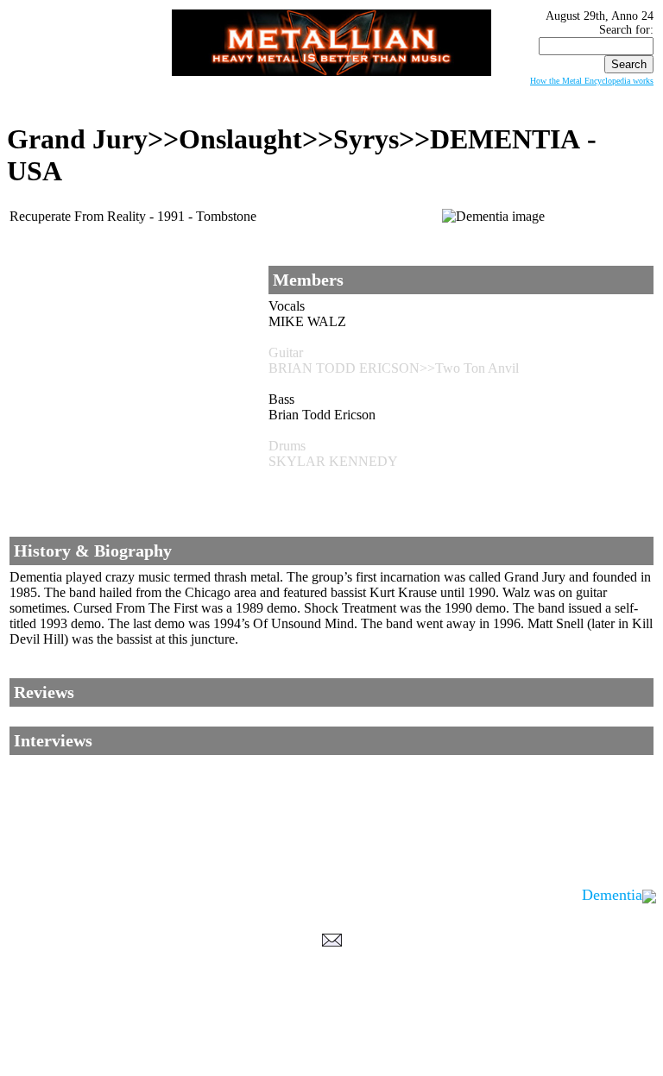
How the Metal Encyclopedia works (592, 80)
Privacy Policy (332, 1059)
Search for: (626, 29)
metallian (190, 1042)
